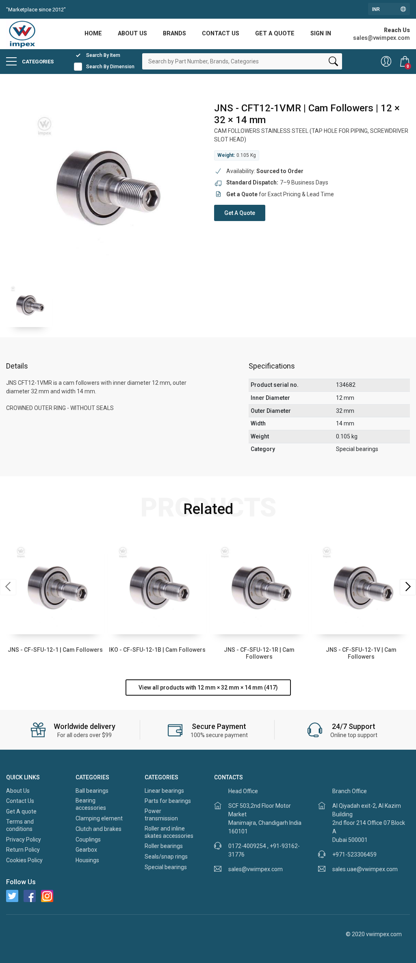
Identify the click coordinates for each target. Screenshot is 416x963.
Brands (174, 33)
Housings (87, 860)
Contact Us (220, 33)
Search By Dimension (110, 66)
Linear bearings (164, 790)
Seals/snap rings (166, 856)
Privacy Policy (23, 839)
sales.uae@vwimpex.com (365, 869)
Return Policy (23, 849)
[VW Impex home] (22, 33)
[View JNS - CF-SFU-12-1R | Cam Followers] (259, 585)
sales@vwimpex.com (255, 869)
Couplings (88, 839)
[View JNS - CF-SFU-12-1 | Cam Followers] (55, 585)
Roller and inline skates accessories (169, 832)
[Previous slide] (8, 587)
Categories (37, 62)
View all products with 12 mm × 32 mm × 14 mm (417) (208, 687)
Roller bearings (164, 846)
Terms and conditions (20, 825)
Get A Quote (239, 213)
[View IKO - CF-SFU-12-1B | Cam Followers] (157, 585)
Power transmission (161, 815)
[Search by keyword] (333, 63)
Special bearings (166, 867)
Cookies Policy (24, 860)
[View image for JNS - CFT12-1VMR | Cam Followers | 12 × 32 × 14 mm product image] (104, 183)
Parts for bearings (168, 801)
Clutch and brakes (98, 829)
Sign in (320, 33)
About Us (132, 33)
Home (93, 33)
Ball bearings (92, 790)
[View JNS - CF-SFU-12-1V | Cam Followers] (361, 585)
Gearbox (86, 849)
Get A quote (275, 33)
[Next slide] (408, 587)
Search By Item (103, 55)
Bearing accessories (91, 804)
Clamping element (99, 818)
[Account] (386, 61)
